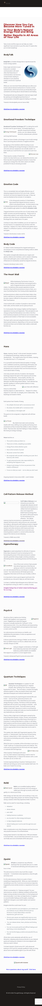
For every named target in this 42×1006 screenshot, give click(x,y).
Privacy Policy (21, 987)
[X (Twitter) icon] (21, 996)
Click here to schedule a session (14, 540)
